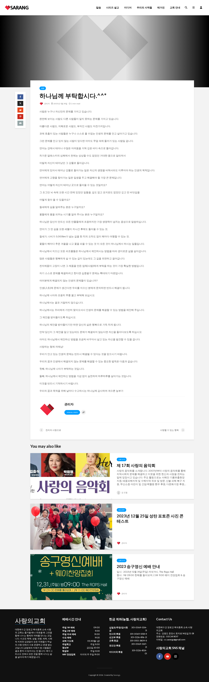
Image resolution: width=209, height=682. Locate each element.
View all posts (72, 412)
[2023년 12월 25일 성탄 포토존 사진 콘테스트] (71, 526)
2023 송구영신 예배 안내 (138, 566)
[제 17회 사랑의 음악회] (71, 475)
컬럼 (42, 88)
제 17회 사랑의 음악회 (136, 465)
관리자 (47, 103)
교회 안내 (175, 7)
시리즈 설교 (112, 7)
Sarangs (116, 675)
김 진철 (124, 492)
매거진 (161, 7)
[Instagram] (175, 656)
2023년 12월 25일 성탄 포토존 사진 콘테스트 (150, 518)
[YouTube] (167, 656)
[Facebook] (159, 656)
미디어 (128, 7)
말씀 (98, 7)
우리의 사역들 (144, 7)
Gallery (121, 510)
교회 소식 (121, 459)
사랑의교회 (30, 620)
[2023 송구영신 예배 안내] (71, 576)
